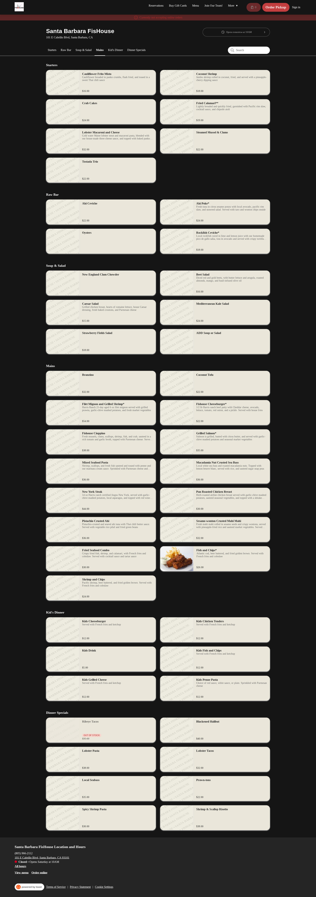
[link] (52, 50)
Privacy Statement (80, 886)
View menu (22, 872)
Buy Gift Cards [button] (178, 5)
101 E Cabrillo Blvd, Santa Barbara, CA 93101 (42, 857)
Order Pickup (276, 7)
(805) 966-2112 (24, 853)
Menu (195, 5)
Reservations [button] (156, 5)
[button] (233, 5)
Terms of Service (56, 886)
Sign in (296, 7)
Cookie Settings (104, 886)
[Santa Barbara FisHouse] (19, 6)
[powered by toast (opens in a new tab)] (29, 887)
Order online (39, 872)
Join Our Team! (213, 5)
